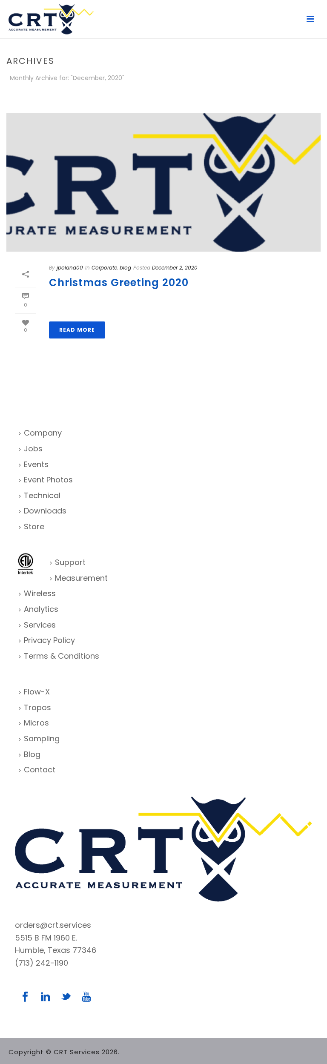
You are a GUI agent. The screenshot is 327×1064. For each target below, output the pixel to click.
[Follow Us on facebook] (25, 997)
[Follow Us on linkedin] (45, 997)
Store (34, 526)
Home (302, 94)
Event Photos (48, 479)
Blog (32, 754)
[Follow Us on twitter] (66, 997)
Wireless (40, 593)
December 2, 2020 (175, 267)
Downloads (45, 510)
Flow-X (37, 691)
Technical (42, 495)
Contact (39, 769)
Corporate (104, 267)
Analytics (41, 609)
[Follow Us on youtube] (86, 997)
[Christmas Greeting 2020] (163, 182)
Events (36, 464)
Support (70, 562)
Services (40, 624)
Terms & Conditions (61, 656)
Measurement (81, 578)
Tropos (37, 707)
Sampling (42, 738)
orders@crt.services (53, 925)
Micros (36, 722)
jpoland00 (70, 267)
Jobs (33, 448)
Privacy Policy (49, 640)
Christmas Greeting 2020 (119, 282)
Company (43, 432)
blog (125, 267)
